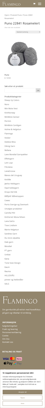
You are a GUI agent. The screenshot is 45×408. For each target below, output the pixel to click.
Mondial (8, 246)
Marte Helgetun (11, 229)
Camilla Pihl (9, 213)
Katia (6, 258)
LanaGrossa (9, 171)
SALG (6, 283)
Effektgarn (9, 158)
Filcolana (8, 167)
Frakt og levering (10, 329)
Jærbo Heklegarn (12, 183)
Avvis (22, 403)
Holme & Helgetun (12, 129)
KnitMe (7, 179)
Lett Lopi (8, 162)
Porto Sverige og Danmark (16, 204)
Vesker (7, 137)
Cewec (7, 200)
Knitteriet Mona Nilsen (14, 217)
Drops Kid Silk (10, 192)
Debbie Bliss (10, 142)
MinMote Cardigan (12, 125)
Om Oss (5, 339)
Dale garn (8, 242)
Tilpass (22, 398)
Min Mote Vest (11, 108)
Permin (7, 121)
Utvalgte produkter (13, 208)
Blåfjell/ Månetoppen (14, 196)
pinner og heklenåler (13, 279)
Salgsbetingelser (9, 326)
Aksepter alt (23, 392)
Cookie (5, 335)
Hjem (6, 15)
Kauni (7, 267)
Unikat (7, 254)
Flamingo (8, 133)
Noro (6, 104)
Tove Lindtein (10, 225)
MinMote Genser (11, 117)
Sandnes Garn (10, 233)
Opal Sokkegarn (11, 188)
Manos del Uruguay (13, 175)
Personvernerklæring (11, 332)
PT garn (8, 250)
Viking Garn (9, 146)
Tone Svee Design (12, 263)
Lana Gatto (9, 221)
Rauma (7, 271)
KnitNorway (9, 112)
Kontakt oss (7, 342)
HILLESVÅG (9, 275)
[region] (22, 388)
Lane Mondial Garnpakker (16, 154)
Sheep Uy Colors (11, 100)
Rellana (7, 150)
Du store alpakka (12, 238)
